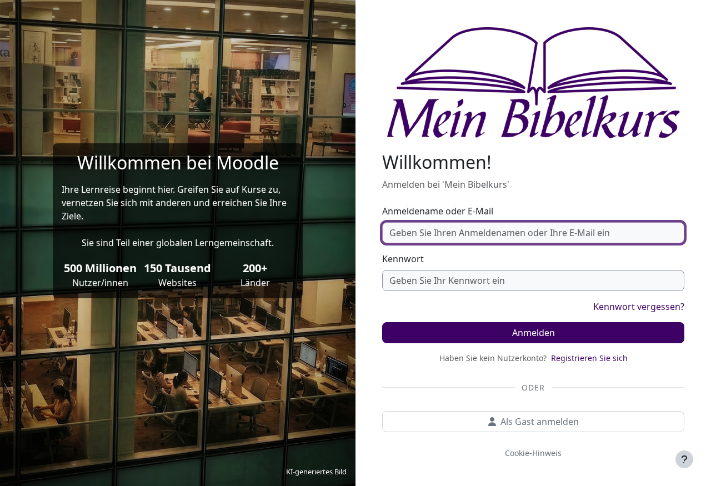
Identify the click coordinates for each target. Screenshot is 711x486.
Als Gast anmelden (539, 421)
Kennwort (403, 259)
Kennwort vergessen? (638, 306)
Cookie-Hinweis (533, 453)
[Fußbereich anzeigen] (684, 459)
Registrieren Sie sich (589, 358)
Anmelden (533, 333)
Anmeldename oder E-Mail (437, 211)
